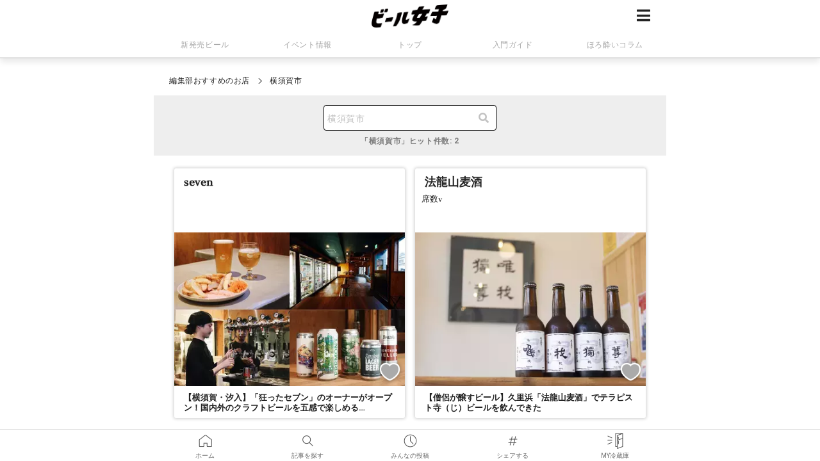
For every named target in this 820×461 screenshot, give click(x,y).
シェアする (512, 437)
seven (198, 181)
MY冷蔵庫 (615, 437)
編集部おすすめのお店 (209, 80)
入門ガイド (513, 44)
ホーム (205, 437)
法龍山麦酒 (453, 181)
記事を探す (307, 437)
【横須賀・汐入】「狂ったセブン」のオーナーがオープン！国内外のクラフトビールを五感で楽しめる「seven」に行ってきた (288, 408)
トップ (410, 44)
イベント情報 (307, 44)
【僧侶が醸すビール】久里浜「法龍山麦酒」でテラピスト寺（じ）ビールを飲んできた (529, 402)
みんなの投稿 (410, 437)
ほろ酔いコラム (615, 44)
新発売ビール (205, 44)
